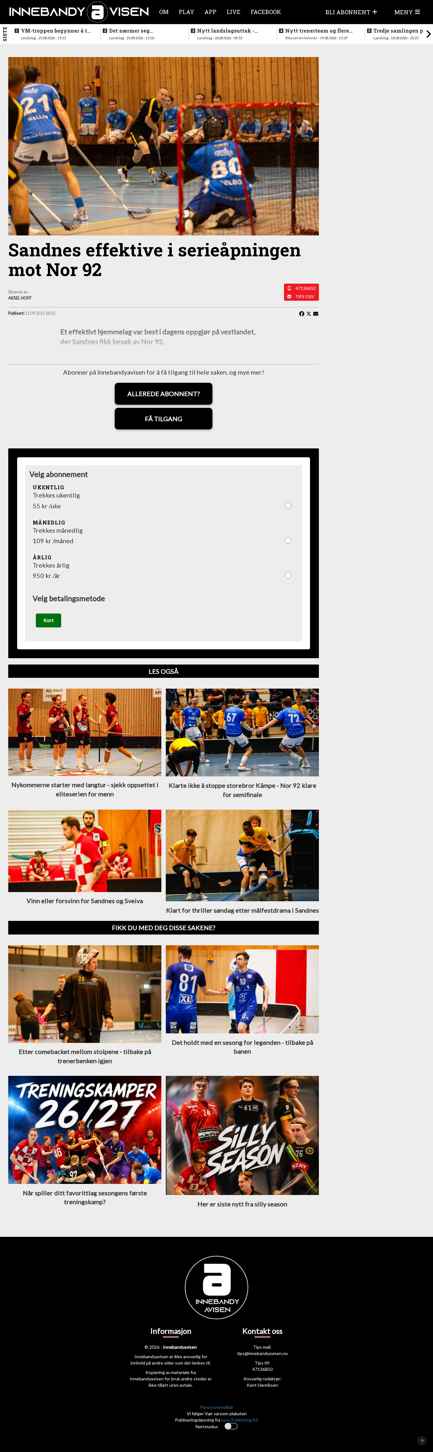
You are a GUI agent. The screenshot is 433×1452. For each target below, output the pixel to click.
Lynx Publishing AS (239, 1420)
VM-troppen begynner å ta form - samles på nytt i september (55, 31)
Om (164, 12)
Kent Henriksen (262, 1385)
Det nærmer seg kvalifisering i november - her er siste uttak (143, 31)
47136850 (305, 288)
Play (186, 12)
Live (234, 12)
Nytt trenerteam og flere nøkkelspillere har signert (319, 31)
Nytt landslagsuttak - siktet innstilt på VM (225, 31)
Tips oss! (305, 296)
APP (210, 12)
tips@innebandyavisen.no (262, 1353)
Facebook (266, 12)
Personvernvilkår (216, 1407)
